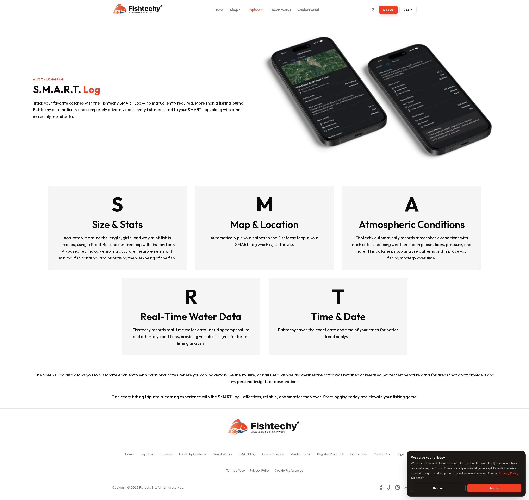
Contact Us (382, 454)
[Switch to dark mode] (373, 9)
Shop (234, 10)
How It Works (281, 10)
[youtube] (405, 487)
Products (166, 454)
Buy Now (146, 454)
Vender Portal (300, 454)
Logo (400, 454)
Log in (408, 10)
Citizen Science (273, 454)
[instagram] (397, 487)
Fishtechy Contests (192, 454)
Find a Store (358, 454)
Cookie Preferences (289, 470)
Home (219, 10)
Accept (494, 488)
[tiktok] (389, 487)
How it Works (222, 454)
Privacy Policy (260, 470)
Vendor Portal (308, 10)
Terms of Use (235, 470)
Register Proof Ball (330, 454)
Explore (254, 10)
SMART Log (247, 454)
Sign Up (388, 10)
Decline (438, 488)
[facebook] (381, 487)
